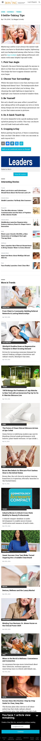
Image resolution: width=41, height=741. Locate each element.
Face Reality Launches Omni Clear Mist (15, 265)
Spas (3, 655)
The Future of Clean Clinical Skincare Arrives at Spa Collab (20, 429)
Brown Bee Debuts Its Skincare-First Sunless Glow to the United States (20, 472)
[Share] (8, 143)
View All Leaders (20, 174)
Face (2, 263)
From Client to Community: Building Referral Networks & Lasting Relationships (20, 312)
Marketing (5, 307)
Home (3, 12)
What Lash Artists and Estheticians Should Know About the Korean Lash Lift (15, 191)
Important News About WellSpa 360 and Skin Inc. (15, 257)
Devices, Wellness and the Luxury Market (18, 590)
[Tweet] (17, 143)
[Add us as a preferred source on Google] (21, 143)
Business (10, 12)
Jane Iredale (12, 55)
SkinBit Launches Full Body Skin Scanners (16, 200)
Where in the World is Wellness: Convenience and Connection (20, 660)
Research (3, 208)
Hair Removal (6, 342)
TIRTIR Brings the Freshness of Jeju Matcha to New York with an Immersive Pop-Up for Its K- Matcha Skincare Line (20, 393)
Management (6, 619)
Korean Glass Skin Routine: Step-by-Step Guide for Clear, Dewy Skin (18, 702)
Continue (20, 732)
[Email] (3, 143)
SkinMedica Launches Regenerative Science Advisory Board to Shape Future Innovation (16, 224)
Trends (18, 12)
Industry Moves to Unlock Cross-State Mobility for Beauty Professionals (17, 514)
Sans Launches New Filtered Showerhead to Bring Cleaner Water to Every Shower (16, 247)
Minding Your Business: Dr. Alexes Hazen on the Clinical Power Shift (19, 624)
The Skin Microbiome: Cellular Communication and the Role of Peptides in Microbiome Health (16, 213)
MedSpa (4, 586)
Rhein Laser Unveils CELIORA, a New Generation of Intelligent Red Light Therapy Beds (14, 236)
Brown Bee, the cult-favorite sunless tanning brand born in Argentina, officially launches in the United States (20, 478)
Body (2, 231)
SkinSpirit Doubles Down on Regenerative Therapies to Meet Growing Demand (18, 347)
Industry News (5, 198)
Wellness (3, 243)
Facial (4, 697)
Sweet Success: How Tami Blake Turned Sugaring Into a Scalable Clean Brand (18, 556)
